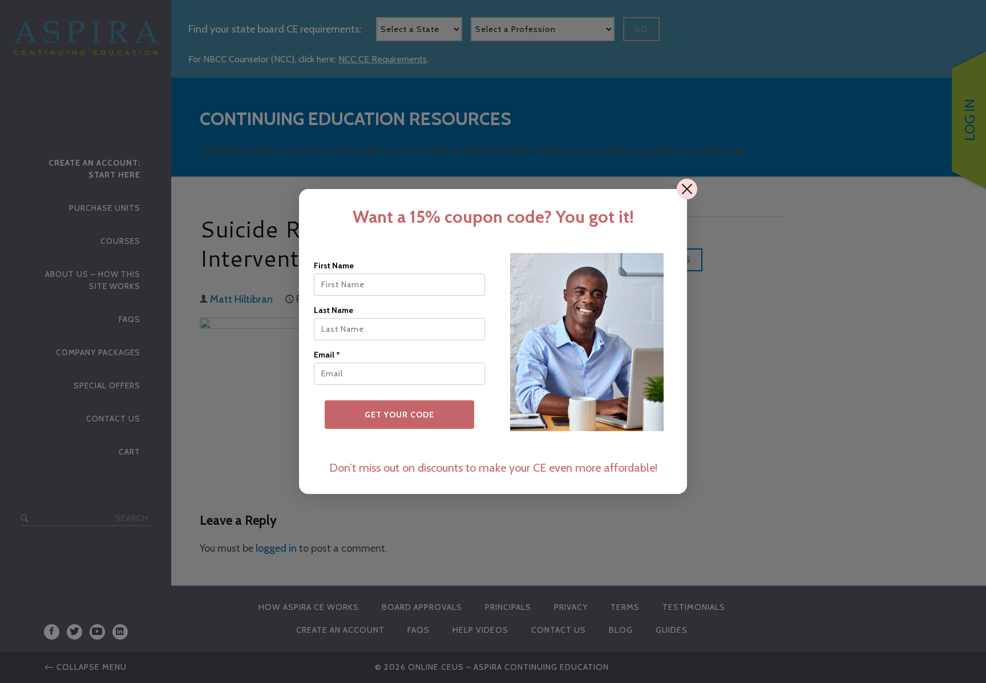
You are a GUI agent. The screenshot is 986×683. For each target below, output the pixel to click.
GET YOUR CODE (399, 414)
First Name (334, 265)
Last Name (333, 310)
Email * (327, 354)
